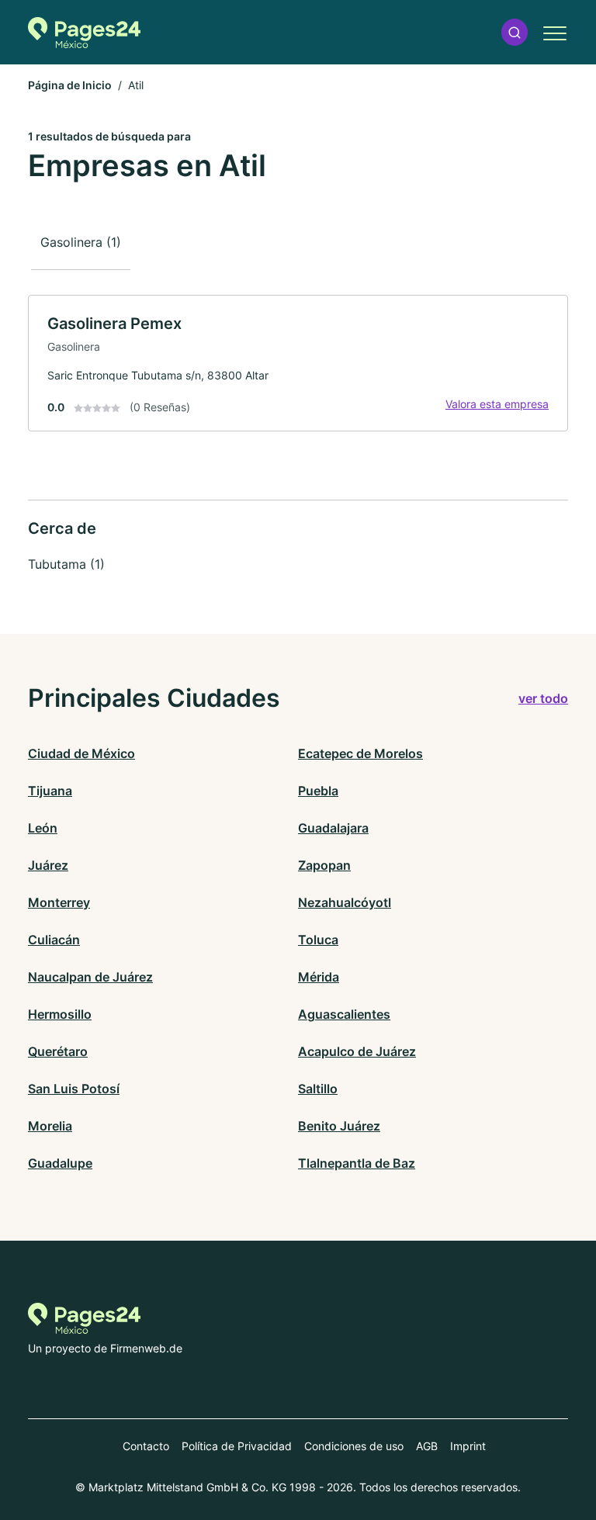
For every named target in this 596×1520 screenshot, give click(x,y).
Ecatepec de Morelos (360, 753)
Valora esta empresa (497, 403)
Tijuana (50, 790)
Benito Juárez (339, 1126)
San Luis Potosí (74, 1088)
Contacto (146, 1445)
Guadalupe (60, 1163)
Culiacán (54, 939)
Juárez (48, 865)
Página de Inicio (70, 85)
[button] (514, 32)
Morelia (50, 1126)
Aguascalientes (344, 1014)
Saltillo (318, 1088)
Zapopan (324, 865)
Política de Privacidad (237, 1445)
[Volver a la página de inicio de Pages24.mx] (84, 32)
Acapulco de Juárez (357, 1051)
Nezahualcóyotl (344, 902)
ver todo (543, 698)
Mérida (318, 977)
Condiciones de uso (354, 1445)
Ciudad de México (81, 753)
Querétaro (58, 1051)
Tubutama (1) (66, 564)
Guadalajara (333, 828)
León (42, 828)
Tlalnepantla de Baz (356, 1163)
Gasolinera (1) (80, 242)
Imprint (468, 1445)
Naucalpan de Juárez (90, 977)
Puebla (318, 790)
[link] (298, 363)
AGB (427, 1445)
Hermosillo (60, 1014)
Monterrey (59, 902)
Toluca (318, 939)
